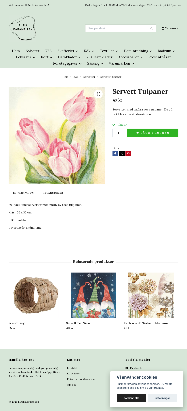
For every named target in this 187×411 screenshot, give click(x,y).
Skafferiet (66, 51)
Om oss (71, 384)
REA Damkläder (99, 57)
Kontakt (72, 368)
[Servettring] (36, 295)
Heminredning (136, 51)
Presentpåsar (159, 57)
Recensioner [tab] (53, 192)
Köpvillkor (73, 373)
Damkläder (67, 57)
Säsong (93, 63)
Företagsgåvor (65, 63)
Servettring (16, 323)
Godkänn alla (131, 398)
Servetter (89, 76)
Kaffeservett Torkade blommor (146, 323)
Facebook (135, 368)
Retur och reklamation (81, 379)
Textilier (107, 51)
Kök (87, 51)
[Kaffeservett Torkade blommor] (151, 295)
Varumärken (119, 63)
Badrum (164, 51)
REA (48, 51)
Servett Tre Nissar (79, 323)
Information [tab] (23, 192)
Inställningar (162, 398)
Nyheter (32, 51)
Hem (16, 51)
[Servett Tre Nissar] (93, 295)
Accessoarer (128, 57)
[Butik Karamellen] (51, 28)
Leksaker (23, 57)
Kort (45, 57)
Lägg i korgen (155, 132)
